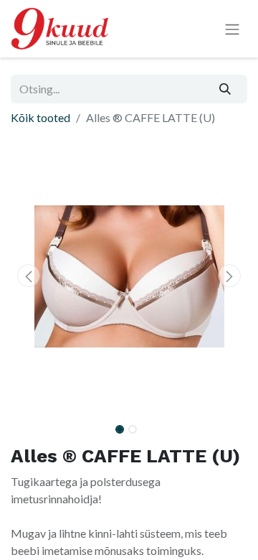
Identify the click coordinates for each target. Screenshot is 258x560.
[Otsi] (225, 89)
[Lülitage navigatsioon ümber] (232, 29)
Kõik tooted (40, 117)
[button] (29, 275)
